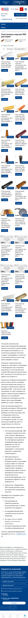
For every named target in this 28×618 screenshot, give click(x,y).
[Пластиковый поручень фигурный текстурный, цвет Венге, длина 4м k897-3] (21, 193)
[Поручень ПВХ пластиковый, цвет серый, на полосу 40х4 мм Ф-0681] (21, 219)
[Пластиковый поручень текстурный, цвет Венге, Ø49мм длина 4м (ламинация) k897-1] (7, 248)
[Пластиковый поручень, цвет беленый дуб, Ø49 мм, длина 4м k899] (7, 90)
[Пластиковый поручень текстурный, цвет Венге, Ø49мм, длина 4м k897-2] (7, 167)
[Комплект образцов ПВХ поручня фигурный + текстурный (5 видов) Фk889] (7, 220)
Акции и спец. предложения (11, 598)
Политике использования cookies (12, 613)
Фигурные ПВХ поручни (22, 40)
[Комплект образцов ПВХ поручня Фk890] (7, 330)
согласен (5, 588)
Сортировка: (10, 49)
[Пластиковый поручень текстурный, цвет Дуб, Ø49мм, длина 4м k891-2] (7, 115)
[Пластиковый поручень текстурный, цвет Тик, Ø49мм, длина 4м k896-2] (7, 141)
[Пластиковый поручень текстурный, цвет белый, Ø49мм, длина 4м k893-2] (7, 304)
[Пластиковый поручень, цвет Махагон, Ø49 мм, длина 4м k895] (21, 140)
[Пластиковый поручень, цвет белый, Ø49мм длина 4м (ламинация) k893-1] (21, 276)
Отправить (14, 603)
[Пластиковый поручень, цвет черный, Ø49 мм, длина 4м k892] (7, 191)
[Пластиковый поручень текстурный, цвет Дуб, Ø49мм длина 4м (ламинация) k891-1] (21, 248)
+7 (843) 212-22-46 (19, 2)
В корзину (4, 70)
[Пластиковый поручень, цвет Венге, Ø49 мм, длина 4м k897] (21, 166)
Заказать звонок (20, 14)
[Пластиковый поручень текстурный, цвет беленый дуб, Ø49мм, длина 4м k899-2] (21, 63)
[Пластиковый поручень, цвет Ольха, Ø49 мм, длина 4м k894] (21, 115)
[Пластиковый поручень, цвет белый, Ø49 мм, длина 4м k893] (7, 62)
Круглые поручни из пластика (9, 40)
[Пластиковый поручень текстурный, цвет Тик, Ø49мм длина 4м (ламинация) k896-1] (7, 277)
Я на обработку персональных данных (12, 588)
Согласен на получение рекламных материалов (12, 591)
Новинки (5, 594)
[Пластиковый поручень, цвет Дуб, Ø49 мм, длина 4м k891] (21, 89)
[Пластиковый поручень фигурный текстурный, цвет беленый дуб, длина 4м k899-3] (21, 305)
